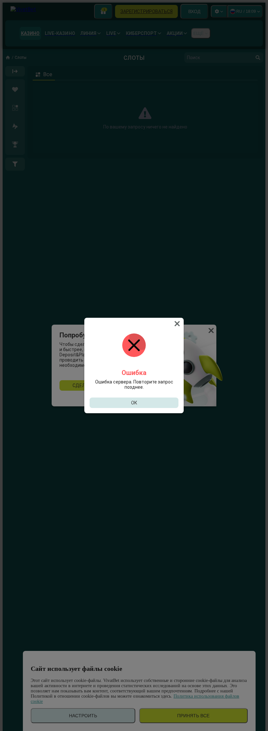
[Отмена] (178, 324)
